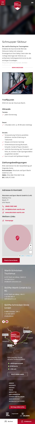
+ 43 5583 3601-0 (9, 296)
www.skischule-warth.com (14, 212)
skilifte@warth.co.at (10, 299)
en (32, 3)
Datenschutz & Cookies (17, 401)
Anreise (11, 383)
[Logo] (17, 5)
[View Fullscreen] (30, 252)
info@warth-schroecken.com (12, 282)
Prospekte (12, 385)
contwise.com (29, 255)
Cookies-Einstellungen (16, 397)
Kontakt (12, 387)
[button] (17, 238)
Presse (11, 390)
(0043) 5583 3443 (11, 206)
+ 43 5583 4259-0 (9, 314)
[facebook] (3, 321)
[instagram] (7, 321)
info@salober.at (8, 316)
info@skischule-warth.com (15, 209)
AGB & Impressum (14, 394)
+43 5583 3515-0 (9, 279)
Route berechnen (17, 374)
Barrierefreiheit (14, 399)
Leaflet (22, 255)
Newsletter (13, 392)
